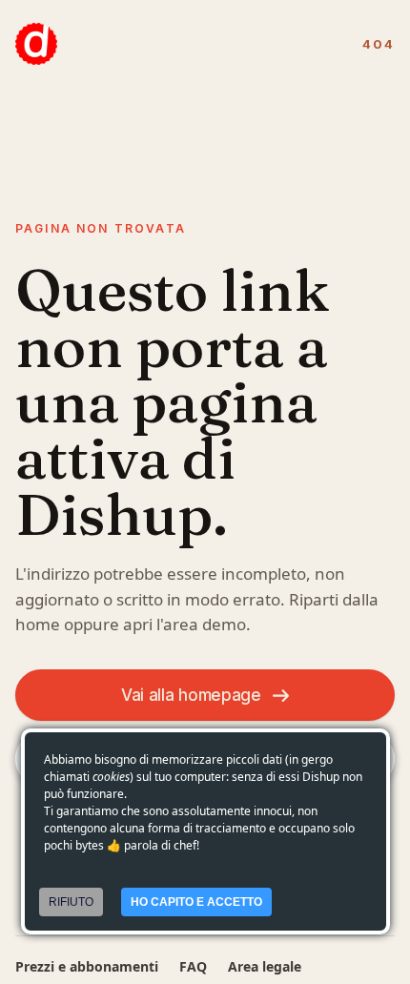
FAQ (193, 966)
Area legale (264, 966)
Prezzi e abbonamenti (86, 966)
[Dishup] (36, 44)
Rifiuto (71, 902)
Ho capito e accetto (196, 902)
